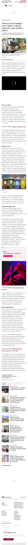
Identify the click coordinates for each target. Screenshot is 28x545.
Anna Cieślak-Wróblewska (7, 59)
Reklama (3, 511)
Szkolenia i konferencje (6, 523)
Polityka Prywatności (18, 502)
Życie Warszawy (17, 519)
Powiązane (4, 383)
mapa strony (4, 525)
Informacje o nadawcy (18, 506)
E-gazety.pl (16, 512)
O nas (3, 502)
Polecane (10, 383)
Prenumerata (4, 514)
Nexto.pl (15, 514)
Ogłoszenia (4, 512)
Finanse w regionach (6, 20)
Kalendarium (16, 525)
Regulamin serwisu (18, 505)
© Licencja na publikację (7, 374)
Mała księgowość (17, 515)
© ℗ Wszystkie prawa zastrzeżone (9, 376)
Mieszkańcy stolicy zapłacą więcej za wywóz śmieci (12, 349)
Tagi (20, 383)
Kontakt (3, 503)
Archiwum (4, 515)
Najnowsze (15, 383)
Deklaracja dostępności (18, 507)
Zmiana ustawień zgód (18, 503)
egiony (10, 5)
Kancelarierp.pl (17, 516)
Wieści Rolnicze (17, 518)
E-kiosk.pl (16, 511)
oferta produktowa (6, 527)
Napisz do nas (5, 505)
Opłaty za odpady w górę (19, 126)
